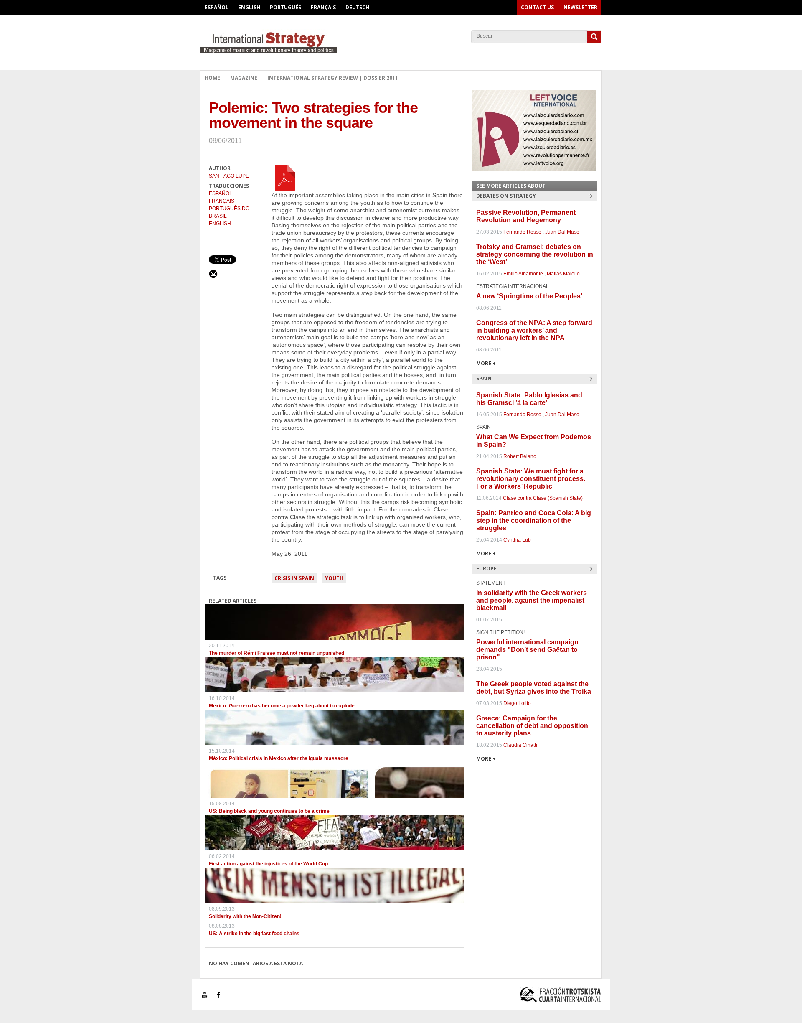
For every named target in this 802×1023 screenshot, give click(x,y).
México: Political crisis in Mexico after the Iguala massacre (278, 758)
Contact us (537, 7)
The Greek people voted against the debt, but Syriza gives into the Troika (533, 687)
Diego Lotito (517, 703)
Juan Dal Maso (562, 232)
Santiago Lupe (229, 176)
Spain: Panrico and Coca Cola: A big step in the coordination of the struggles (533, 520)
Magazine (243, 77)
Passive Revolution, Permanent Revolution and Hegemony (526, 216)
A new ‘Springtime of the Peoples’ (529, 296)
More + (486, 363)
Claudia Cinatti (520, 745)
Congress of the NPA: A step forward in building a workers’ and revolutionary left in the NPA (534, 330)
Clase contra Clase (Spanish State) (543, 498)
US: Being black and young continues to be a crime (269, 811)
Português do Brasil (229, 212)
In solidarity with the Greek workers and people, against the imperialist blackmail (531, 600)
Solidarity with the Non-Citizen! (245, 916)
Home (212, 77)
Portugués (285, 7)
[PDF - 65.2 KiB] (285, 177)
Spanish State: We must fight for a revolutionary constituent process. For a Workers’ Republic (530, 479)
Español (216, 7)
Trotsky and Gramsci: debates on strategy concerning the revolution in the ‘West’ (534, 254)
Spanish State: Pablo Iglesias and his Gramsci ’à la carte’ (529, 399)
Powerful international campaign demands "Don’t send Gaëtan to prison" (527, 650)
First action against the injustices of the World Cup (268, 864)
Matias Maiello (563, 274)
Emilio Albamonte (523, 274)
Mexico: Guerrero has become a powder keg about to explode (282, 706)
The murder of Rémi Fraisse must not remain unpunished (276, 653)
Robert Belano (519, 456)
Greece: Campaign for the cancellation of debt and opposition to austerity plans (532, 726)
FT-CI (401, 41)
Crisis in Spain (294, 578)
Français (323, 7)
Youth (334, 578)
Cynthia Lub (517, 540)
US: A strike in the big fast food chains (254, 933)
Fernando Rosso (522, 232)
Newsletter (580, 7)
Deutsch (357, 7)
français (221, 201)
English (249, 7)
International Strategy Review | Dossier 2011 (332, 77)
